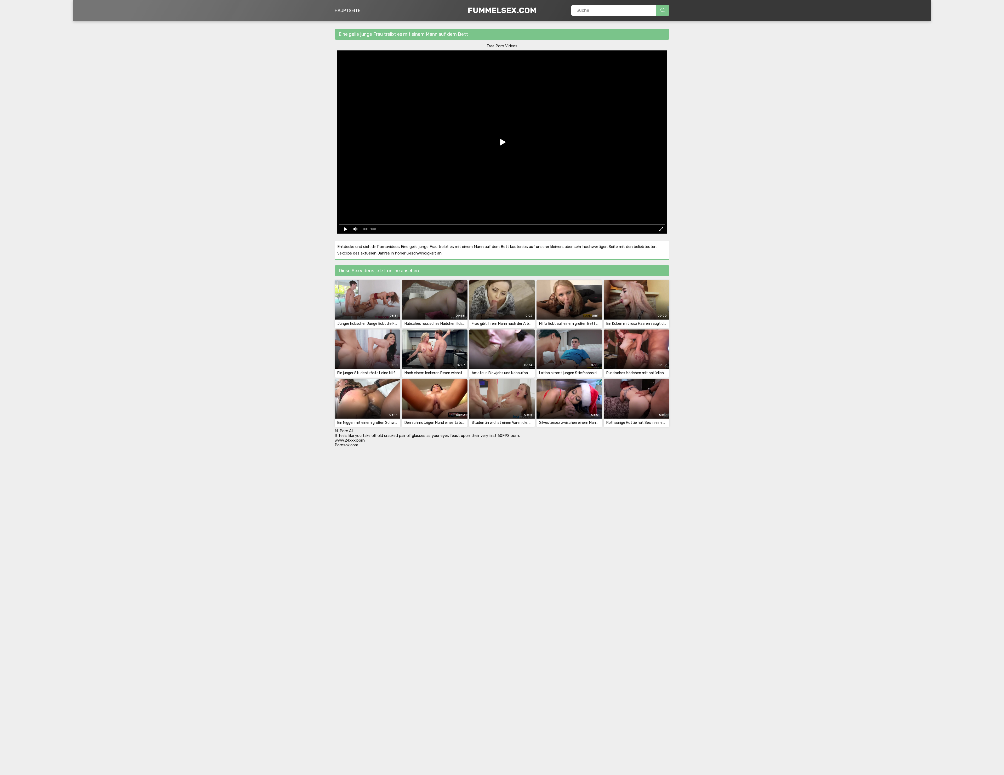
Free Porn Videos (502, 46)
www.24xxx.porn (350, 440)
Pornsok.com (346, 445)
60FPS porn (508, 435)
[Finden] (662, 10)
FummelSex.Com (502, 10)
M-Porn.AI (344, 431)
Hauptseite (348, 10)
